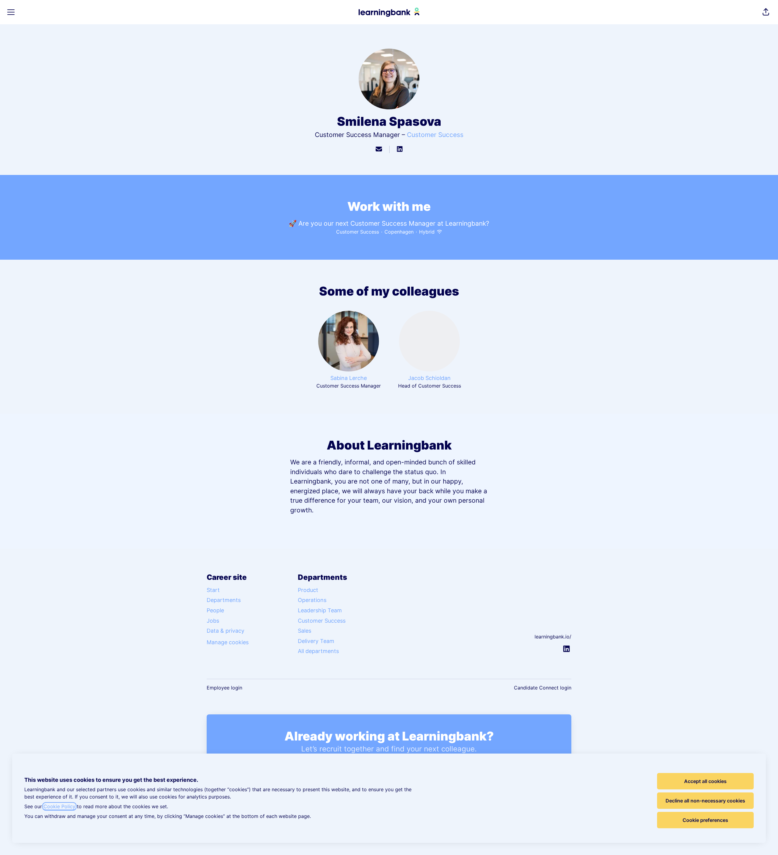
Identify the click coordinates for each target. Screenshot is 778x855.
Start (213, 590)
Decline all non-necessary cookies (705, 801)
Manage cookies (228, 642)
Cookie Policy (59, 806)
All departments (318, 651)
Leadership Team (320, 610)
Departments (224, 600)
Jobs (213, 620)
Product (308, 590)
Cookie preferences (705, 820)
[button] (765, 12)
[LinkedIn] (399, 149)
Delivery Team (316, 641)
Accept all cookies (705, 781)
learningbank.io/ (553, 637)
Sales (304, 631)
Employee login (224, 688)
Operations (312, 600)
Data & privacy (225, 631)
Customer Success (435, 135)
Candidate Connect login (542, 688)
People (215, 610)
